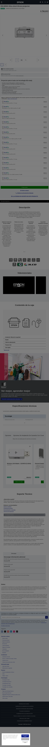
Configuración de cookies (25, 742)
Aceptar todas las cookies (25, 736)
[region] (16, 739)
